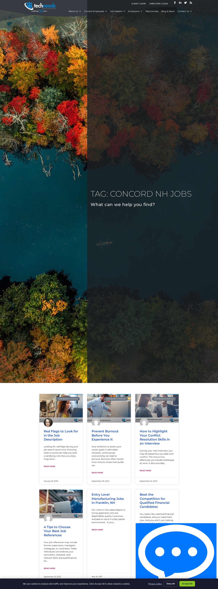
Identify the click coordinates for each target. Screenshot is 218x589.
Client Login (139, 4)
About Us (73, 11)
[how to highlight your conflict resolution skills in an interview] (157, 408)
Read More (49, 466)
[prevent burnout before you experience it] (109, 408)
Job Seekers (116, 11)
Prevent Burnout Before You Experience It (105, 435)
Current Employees (94, 11)
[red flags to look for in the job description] (61, 408)
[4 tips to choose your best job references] (61, 504)
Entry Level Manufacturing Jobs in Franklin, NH (108, 499)
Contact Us (183, 11)
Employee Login (160, 4)
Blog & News (168, 11)
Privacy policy (155, 583)
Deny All (171, 583)
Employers (133, 11)
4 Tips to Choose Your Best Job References (57, 531)
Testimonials (151, 11)
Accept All (187, 583)
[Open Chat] (176, 555)
